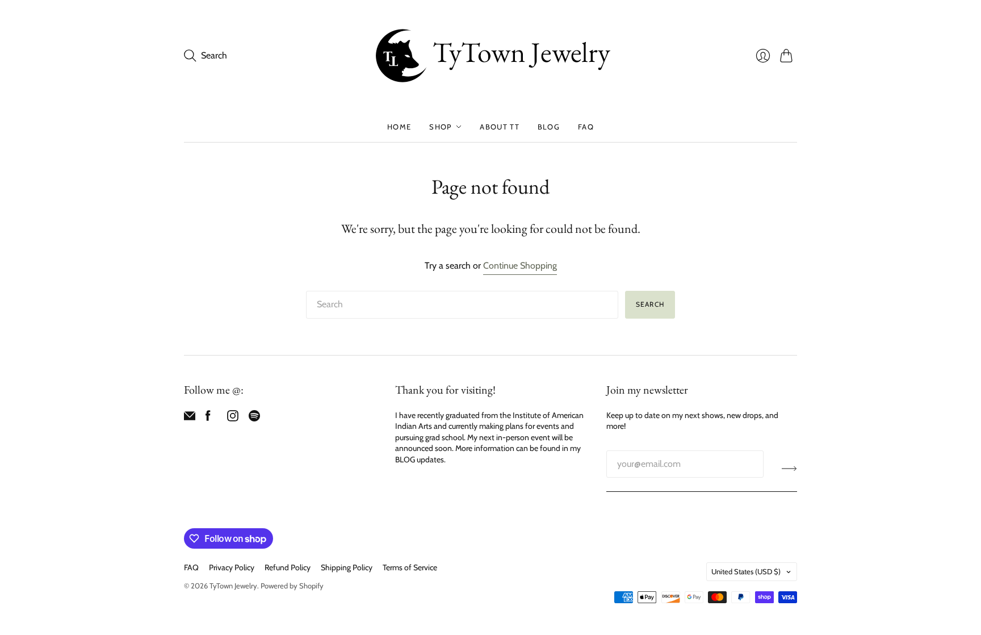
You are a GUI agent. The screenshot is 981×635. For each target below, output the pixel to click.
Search (650, 304)
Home (399, 126)
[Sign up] (789, 468)
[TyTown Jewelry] (490, 55)
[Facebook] (208, 418)
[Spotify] (254, 418)
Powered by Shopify (292, 585)
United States (746, 571)
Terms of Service (410, 567)
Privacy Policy (231, 567)
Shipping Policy (346, 567)
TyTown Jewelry (233, 585)
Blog (549, 126)
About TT (499, 126)
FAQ (586, 126)
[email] (189, 418)
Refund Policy (288, 567)
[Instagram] (232, 418)
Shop (440, 126)
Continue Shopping (520, 265)
